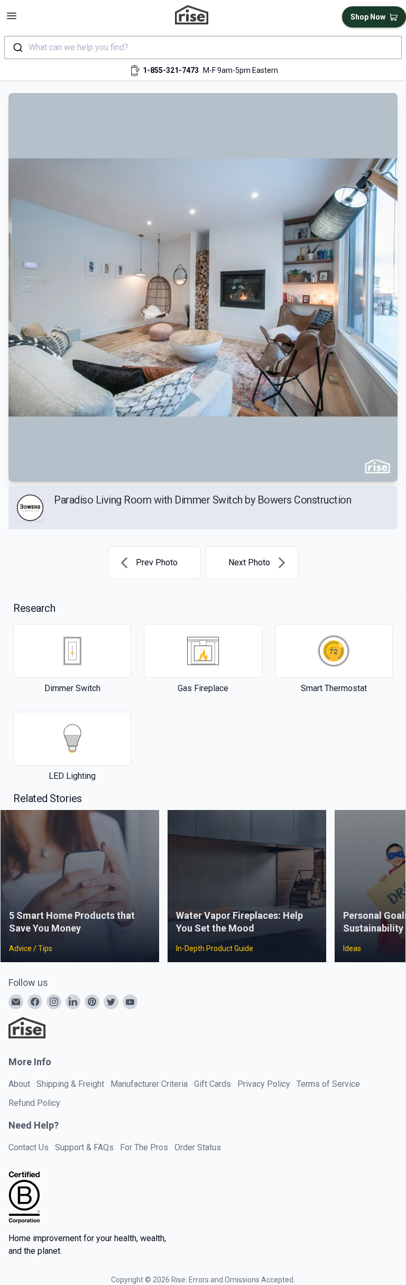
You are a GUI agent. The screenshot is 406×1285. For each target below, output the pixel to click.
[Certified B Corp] (24, 1197)
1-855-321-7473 (171, 70)
